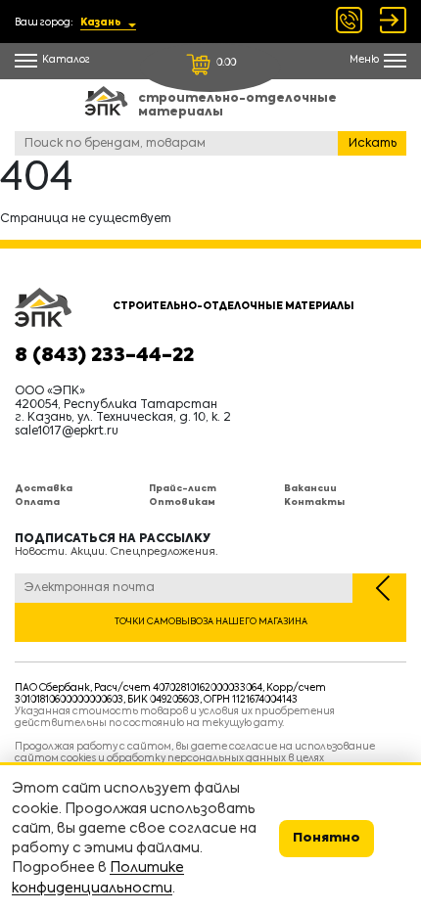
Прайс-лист (182, 488)
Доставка (43, 488)
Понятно (326, 838)
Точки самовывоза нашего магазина (211, 621)
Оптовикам (182, 502)
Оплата (37, 502)
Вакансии (310, 488)
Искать (373, 144)
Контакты (314, 502)
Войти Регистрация (393, 20)
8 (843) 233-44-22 (104, 356)
